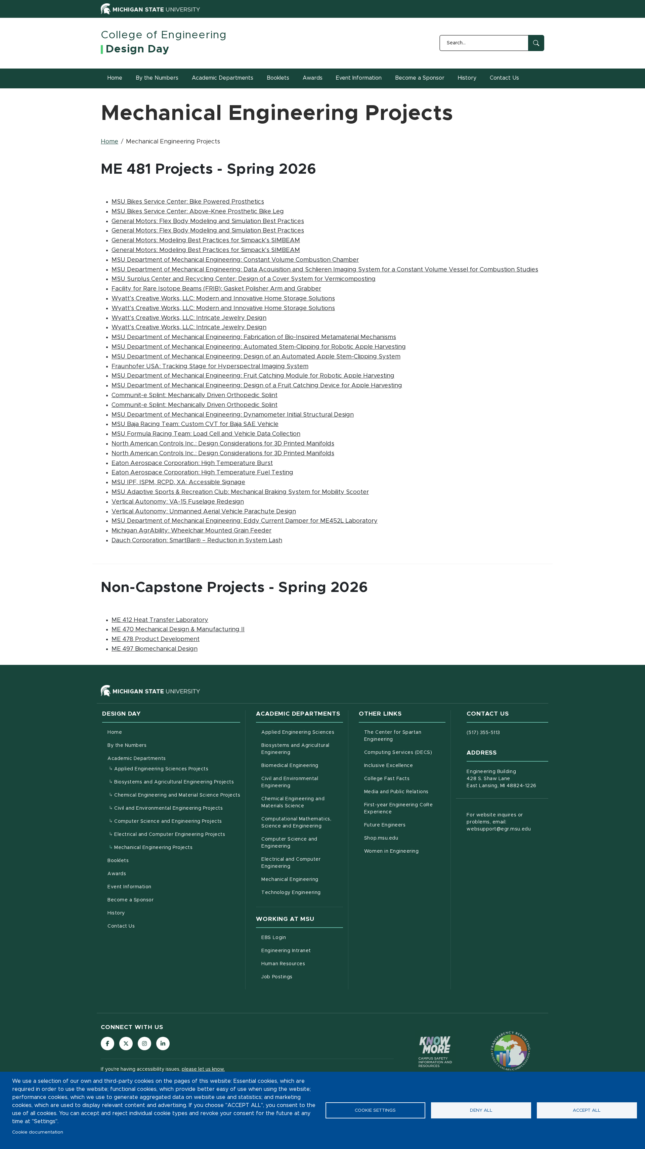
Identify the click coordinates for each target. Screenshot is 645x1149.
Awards (312, 78)
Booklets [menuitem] (118, 860)
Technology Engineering (302, 892)
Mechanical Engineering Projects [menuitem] (153, 847)
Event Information (359, 78)
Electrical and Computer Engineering (302, 863)
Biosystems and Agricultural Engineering (302, 749)
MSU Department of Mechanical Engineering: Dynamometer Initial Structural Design (233, 415)
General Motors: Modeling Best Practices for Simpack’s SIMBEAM (206, 241)
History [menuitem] (116, 913)
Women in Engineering (405, 851)
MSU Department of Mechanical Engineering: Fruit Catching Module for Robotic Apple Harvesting (253, 376)
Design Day (137, 49)
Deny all (481, 1110)
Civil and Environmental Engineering (302, 782)
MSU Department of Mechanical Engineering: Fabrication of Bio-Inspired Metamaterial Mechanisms (254, 337)
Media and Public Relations (405, 791)
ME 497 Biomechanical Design (155, 649)
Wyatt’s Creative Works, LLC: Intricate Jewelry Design (189, 318)
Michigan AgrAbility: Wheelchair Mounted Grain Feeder (191, 531)
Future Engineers (405, 824)
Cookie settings (375, 1110)
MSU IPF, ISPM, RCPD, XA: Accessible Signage (178, 482)
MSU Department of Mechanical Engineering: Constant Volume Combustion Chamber (235, 260)
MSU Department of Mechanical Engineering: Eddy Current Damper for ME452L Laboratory (245, 521)
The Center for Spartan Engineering (405, 736)
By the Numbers (157, 78)
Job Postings (302, 976)
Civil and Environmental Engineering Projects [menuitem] (168, 808)
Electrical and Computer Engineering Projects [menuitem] (169, 834)
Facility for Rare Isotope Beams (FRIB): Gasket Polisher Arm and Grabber (216, 289)
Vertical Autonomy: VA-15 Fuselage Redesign (178, 502)
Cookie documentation (37, 1132)
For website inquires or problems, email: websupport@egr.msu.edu (499, 822)
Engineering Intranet (302, 950)
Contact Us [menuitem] (121, 926)
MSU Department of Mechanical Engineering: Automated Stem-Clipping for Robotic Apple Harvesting (259, 347)
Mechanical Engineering (302, 879)
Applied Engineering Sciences (302, 732)
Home (115, 78)
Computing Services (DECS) (405, 752)
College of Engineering (164, 35)
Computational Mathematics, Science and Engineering (302, 822)
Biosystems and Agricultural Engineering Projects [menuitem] (174, 782)
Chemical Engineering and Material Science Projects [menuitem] (177, 795)
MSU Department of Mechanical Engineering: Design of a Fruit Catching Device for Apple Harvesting (257, 386)
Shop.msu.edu (405, 838)
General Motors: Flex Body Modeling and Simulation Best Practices (208, 221)
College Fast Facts (405, 778)
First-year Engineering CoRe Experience (405, 808)
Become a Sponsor (419, 78)
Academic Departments (222, 78)
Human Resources (302, 963)
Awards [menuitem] (117, 873)
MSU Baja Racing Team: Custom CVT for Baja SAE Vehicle (195, 424)
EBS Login (301, 937)
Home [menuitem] (115, 732)
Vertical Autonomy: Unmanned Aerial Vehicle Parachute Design (204, 512)
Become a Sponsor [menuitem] (131, 900)
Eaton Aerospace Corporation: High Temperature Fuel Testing (202, 473)
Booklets (278, 78)
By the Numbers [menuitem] (127, 745)
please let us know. (203, 1069)
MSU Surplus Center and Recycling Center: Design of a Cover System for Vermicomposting (244, 279)
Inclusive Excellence (405, 765)
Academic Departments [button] (137, 758)
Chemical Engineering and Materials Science (302, 802)
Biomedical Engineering (302, 765)
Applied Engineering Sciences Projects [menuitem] (161, 769)
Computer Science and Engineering (302, 843)
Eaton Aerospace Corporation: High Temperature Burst (192, 463)
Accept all (587, 1110)
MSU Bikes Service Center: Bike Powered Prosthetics (188, 202)
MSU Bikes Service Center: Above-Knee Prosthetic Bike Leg (198, 212)
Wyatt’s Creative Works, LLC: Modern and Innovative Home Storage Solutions (223, 299)
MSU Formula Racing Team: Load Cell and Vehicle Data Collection (206, 434)
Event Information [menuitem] (130, 887)
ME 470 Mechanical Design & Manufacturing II (178, 630)
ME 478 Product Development (156, 639)
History (467, 78)
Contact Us (504, 78)
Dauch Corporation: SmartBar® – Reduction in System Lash (197, 541)
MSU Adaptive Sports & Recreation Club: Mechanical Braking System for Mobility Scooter (240, 492)
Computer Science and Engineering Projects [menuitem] (168, 821)
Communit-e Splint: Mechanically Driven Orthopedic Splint (194, 395)
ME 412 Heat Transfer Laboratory (160, 620)
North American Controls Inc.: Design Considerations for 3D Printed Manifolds (223, 444)
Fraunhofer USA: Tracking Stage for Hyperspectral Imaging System (210, 367)
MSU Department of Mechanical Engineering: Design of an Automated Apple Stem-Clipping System (256, 357)
